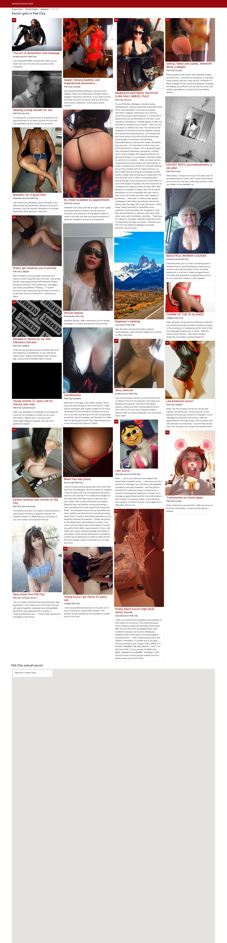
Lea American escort (180, 401)
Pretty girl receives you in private (34, 268)
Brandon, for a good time (29, 194)
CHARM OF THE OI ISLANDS (185, 314)
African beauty (73, 312)
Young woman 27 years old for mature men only (33, 402)
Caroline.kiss (72, 395)
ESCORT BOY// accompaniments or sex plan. (189, 166)
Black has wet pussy (77, 479)
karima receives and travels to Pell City (35, 501)
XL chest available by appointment (86, 199)
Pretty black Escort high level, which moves (135, 610)
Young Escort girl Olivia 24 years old (85, 598)
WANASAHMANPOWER (22, 3)
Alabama (44, 9)
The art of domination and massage (36, 53)
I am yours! (122, 470)
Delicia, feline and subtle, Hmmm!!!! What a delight (189, 65)
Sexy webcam (124, 390)
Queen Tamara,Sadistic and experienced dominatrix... (82, 81)
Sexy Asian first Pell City (29, 594)
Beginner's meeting (127, 321)
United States (31, 9)
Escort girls (17, 9)
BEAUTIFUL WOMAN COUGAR (186, 255)
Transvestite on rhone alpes (184, 497)
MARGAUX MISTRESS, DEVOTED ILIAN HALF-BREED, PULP (136, 94)
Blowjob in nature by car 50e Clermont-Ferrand (32, 340)
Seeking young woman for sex (32, 110)
